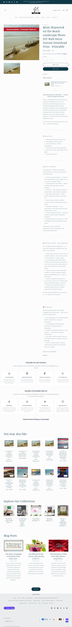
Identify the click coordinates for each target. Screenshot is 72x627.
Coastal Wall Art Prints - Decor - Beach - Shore (22, 522)
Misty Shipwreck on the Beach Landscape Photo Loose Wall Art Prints (49, 454)
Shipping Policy (23, 603)
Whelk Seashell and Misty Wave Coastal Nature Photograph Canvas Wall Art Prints (49, 483)
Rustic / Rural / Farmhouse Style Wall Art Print (62, 522)
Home (19, 598)
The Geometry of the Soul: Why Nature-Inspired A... (58, 556)
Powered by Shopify (16, 626)
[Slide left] (52, 90)
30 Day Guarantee (32, 603)
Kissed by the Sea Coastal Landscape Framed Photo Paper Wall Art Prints (36, 483)
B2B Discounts (36, 600)
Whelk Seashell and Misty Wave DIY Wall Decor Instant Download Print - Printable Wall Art (22, 483)
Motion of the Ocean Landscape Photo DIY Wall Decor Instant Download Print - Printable (9, 483)
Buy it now (56, 69)
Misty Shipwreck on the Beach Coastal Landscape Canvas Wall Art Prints (36, 454)
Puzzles (51, 603)
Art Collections (29, 598)
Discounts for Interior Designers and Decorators (20, 600)
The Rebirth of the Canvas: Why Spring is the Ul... (36, 556)
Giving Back (45, 603)
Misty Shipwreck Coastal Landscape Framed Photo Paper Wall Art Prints (59, 83)
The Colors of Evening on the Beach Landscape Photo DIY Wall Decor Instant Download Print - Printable (63, 455)
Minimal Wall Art (49, 519)
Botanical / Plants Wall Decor (9, 520)
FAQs (39, 603)
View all (36, 589)
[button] (5, 10)
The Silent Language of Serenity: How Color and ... (13, 556)
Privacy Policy (59, 600)
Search (14, 598)
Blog (23, 598)
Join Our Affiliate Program (47, 600)
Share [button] (45, 74)
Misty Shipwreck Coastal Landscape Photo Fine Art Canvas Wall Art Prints (22, 454)
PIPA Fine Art (9, 626)
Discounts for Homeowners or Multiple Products (46, 598)
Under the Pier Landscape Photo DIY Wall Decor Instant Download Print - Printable (63, 483)
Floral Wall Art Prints (35, 519)
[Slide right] (58, 90)
